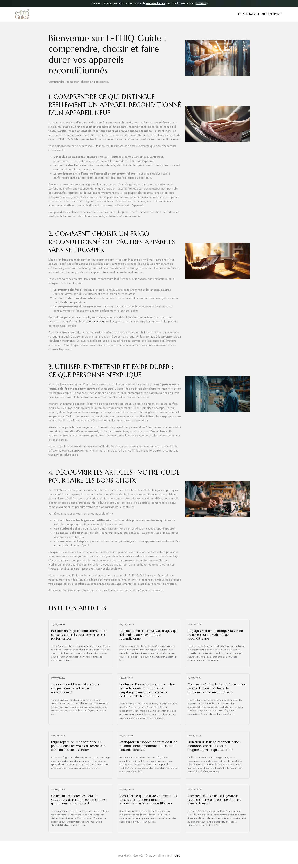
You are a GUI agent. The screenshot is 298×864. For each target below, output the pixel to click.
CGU (177, 856)
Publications (271, 14)
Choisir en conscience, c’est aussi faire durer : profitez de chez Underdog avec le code (148, 3)
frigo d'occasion (95, 322)
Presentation (248, 14)
